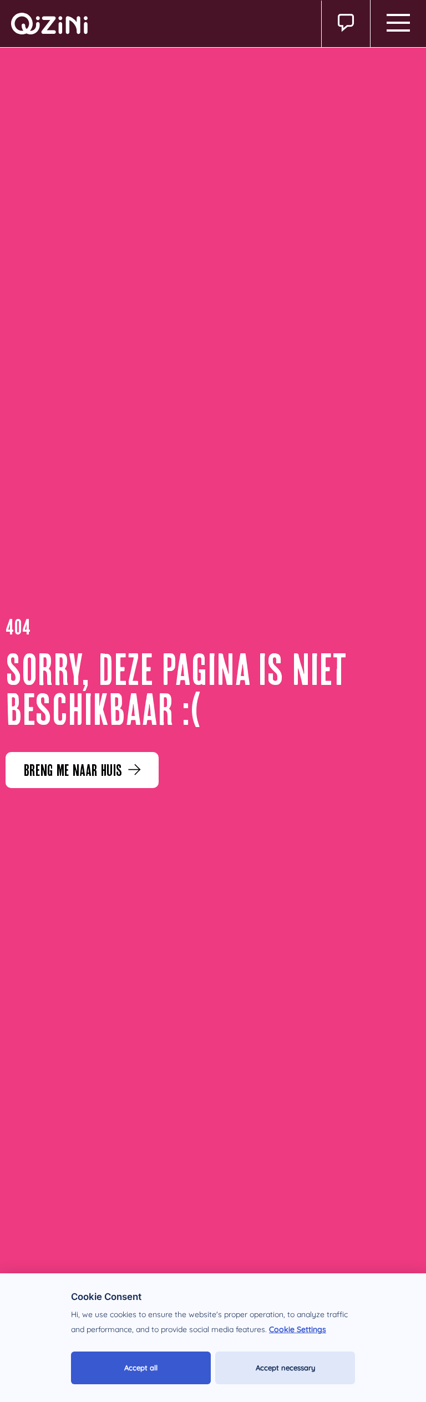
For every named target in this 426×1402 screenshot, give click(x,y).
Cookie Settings (297, 1329)
